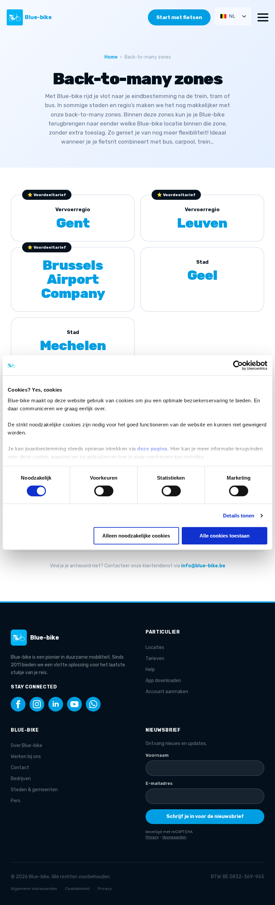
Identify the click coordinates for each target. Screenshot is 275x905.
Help (150, 669)
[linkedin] (55, 704)
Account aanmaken (167, 691)
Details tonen (238, 515)
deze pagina (152, 448)
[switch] (103, 491)
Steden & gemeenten (34, 790)
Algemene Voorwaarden (34, 888)
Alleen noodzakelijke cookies (136, 536)
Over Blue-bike (26, 745)
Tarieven (155, 658)
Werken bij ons (26, 756)
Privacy (105, 888)
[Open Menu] (263, 17)
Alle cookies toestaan (225, 536)
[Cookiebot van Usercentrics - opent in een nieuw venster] (238, 365)
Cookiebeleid (77, 888)
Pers (15, 801)
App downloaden (163, 680)
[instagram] (37, 704)
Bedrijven (21, 778)
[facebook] (18, 704)
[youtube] (74, 704)
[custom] (93, 704)
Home (110, 57)
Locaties (155, 647)
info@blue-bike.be (203, 566)
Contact (20, 767)
